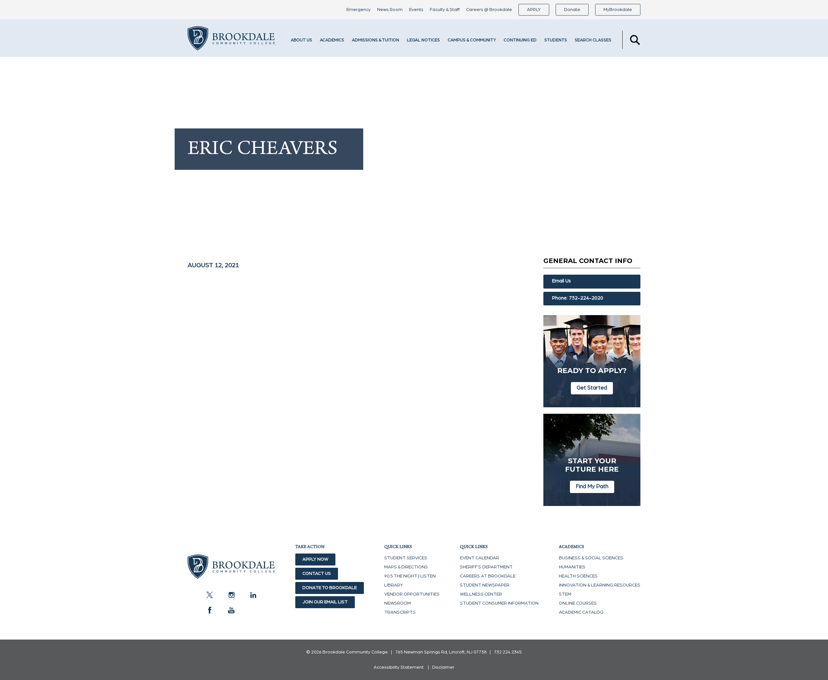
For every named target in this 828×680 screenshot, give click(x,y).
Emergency (358, 9)
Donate (572, 9)
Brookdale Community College (231, 39)
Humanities (572, 567)
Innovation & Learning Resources (599, 585)
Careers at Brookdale (488, 576)
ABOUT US (301, 40)
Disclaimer (443, 667)
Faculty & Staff (445, 9)
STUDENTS (555, 40)
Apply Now (315, 559)
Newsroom (397, 603)
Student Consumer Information (499, 603)
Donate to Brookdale (329, 588)
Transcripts (400, 612)
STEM (565, 594)
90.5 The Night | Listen (410, 576)
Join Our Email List (325, 602)
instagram (231, 594)
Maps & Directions (406, 567)
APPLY (534, 9)
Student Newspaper (484, 585)
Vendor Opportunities (412, 594)
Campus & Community (472, 40)
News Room (390, 9)
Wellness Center (481, 594)
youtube (231, 610)
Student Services (405, 558)
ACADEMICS (332, 40)
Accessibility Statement (399, 667)
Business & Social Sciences (591, 558)
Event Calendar (479, 558)
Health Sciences (578, 576)
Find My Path (592, 486)
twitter (209, 594)
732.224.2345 (508, 652)
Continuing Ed (520, 40)
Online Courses (578, 603)
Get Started (592, 387)
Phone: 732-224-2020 (577, 298)
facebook (209, 610)
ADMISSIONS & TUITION (375, 40)
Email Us (561, 281)
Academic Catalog (581, 612)
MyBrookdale (618, 9)
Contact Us (316, 573)
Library (393, 585)
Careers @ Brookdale (489, 9)
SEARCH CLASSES (593, 40)
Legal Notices (423, 40)
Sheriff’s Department (486, 567)
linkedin (252, 594)
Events (416, 9)
